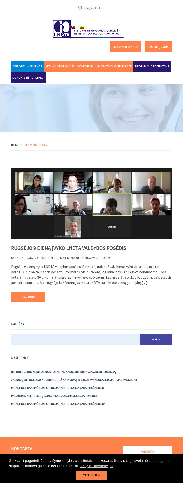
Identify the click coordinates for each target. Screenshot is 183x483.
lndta (19, 257)
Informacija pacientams (152, 66)
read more (28, 297)
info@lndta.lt (92, 8)
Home (15, 145)
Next (171, 203)
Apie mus (18, 66)
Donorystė (20, 77)
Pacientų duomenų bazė (114, 66)
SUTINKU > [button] (91, 475)
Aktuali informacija (60, 66)
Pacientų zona (158, 47)
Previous (11, 203)
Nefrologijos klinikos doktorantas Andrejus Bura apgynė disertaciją (63, 372)
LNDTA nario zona (125, 47)
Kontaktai (147, 451)
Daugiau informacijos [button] (96, 466)
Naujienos (35, 66)
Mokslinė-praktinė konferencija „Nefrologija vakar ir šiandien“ (58, 404)
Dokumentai (85, 66)
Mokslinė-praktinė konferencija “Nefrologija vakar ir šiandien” (58, 388)
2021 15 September (46, 257)
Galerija (38, 77)
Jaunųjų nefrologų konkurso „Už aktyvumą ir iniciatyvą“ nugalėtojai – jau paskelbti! (74, 380)
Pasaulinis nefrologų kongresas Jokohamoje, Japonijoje (54, 396)
